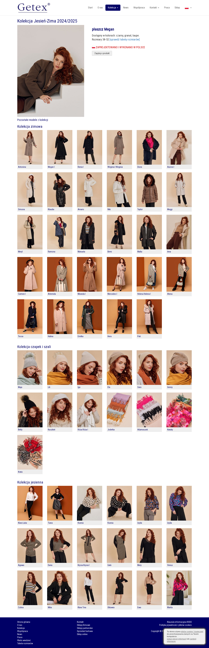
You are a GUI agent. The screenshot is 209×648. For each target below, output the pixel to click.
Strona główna (23, 622)
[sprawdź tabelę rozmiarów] (125, 39)
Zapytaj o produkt (102, 53)
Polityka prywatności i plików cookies (175, 625)
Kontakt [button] (154, 7)
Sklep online (82, 634)
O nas (100, 7)
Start (90, 7)
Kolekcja (21, 628)
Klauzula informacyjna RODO (179, 622)
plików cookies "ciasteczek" (192, 632)
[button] (188, 8)
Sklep (177, 7)
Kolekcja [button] (112, 7)
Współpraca (139, 7)
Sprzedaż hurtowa (85, 631)
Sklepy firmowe (83, 625)
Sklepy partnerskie (85, 628)
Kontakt (80, 622)
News (126, 7)
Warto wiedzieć (24, 640)
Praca (167, 7)
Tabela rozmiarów (25, 643)
